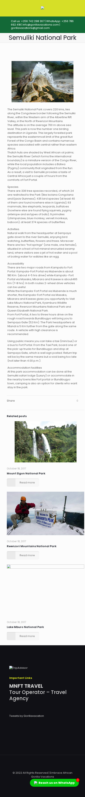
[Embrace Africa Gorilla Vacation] (42, 9)
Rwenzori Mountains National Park (32, 546)
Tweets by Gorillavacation (26, 716)
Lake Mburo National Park (25, 627)
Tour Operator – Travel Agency (38, 692)
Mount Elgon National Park (26, 473)
